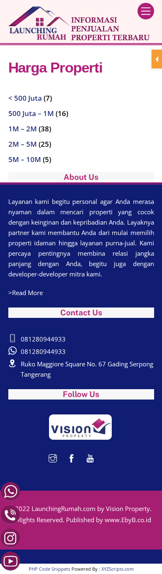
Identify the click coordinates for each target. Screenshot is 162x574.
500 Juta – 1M (31, 113)
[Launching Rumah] (79, 36)
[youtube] (90, 457)
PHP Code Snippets (49, 569)
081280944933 (43, 339)
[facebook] (71, 457)
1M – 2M (22, 128)
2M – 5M (22, 144)
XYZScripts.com (117, 569)
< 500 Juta (25, 98)
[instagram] (52, 457)
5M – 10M (24, 159)
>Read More (25, 292)
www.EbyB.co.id (128, 520)
